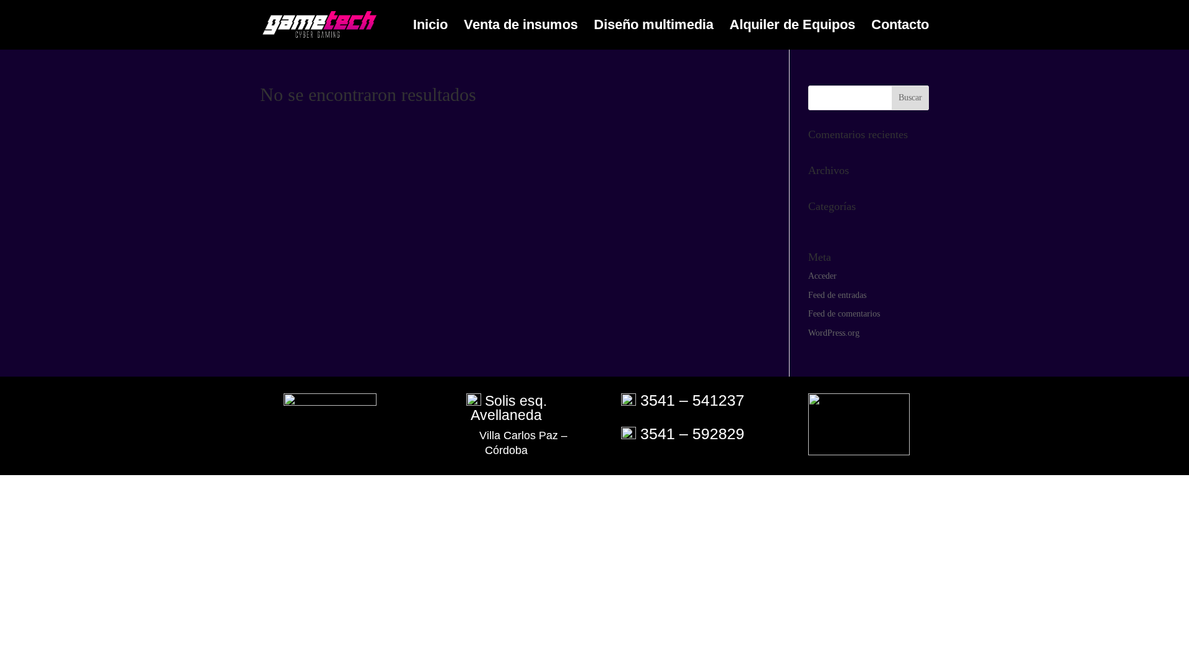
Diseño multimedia (653, 26)
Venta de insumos (521, 26)
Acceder (822, 276)
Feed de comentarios (844, 313)
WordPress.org (834, 333)
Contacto (900, 26)
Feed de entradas (837, 295)
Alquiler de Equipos (792, 26)
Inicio (430, 26)
